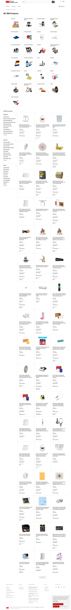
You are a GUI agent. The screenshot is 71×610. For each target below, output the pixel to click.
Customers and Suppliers (10, 592)
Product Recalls (31, 602)
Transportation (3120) (7, 158)
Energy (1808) (5, 151)
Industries (14, 6)
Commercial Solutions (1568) (8, 144)
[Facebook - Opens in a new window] (61, 587)
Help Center (46, 587)
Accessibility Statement (26, 607)
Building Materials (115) (7, 124)
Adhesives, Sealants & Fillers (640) (9, 118)
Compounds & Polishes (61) (8, 131)
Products (7, 6)
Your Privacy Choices (33, 607)
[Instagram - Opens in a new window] (64, 587)
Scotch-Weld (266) (6, 180)
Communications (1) (6, 129)
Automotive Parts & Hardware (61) (9, 122)
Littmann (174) (5, 171)
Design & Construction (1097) (8, 147)
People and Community (10, 595)
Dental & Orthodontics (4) (7, 133)
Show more (43, 577)
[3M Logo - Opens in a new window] (12, 2)
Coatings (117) (5, 127)
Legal (11, 607)
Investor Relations (9, 590)
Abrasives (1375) (6, 116)
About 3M (7, 587)
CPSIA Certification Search (33, 591)
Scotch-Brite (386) (6, 178)
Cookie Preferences (41, 607)
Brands (19, 6)
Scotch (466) (5, 176)
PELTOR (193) (5, 173)
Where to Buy (47, 590)
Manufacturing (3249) (7, 154)
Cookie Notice (55, 601)
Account (62, 6)
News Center (21, 587)
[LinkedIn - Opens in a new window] (56, 587)
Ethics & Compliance (9, 597)
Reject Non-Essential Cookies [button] (58, 604)
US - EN (61, 1)
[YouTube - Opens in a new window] (59, 587)
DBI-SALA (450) (6, 169)
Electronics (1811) (6, 149)
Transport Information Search (33, 589)
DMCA (21, 607)
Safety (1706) (5, 156)
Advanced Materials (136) (7, 120)
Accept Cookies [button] (56, 606)
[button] (63, 606)
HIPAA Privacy (17, 607)
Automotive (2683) (6, 142)
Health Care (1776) (6, 153)
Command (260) (6, 167)
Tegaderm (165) (6, 182)
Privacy (13, 607)
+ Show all (5, 160)
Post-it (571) (5, 174)
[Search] (53, 2)
